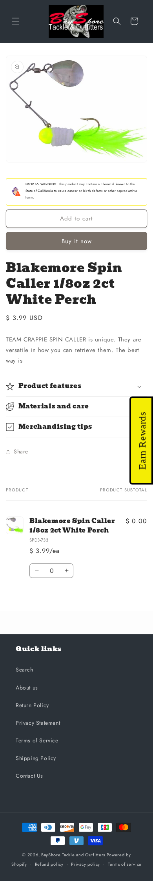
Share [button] (21, 451)
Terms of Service (37, 740)
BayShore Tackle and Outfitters (73, 855)
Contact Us (29, 776)
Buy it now (77, 241)
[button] (15, 21)
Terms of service (125, 864)
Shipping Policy (36, 758)
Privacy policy (85, 864)
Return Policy (32, 705)
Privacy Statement (38, 723)
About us (27, 687)
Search (24, 669)
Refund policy (49, 864)
